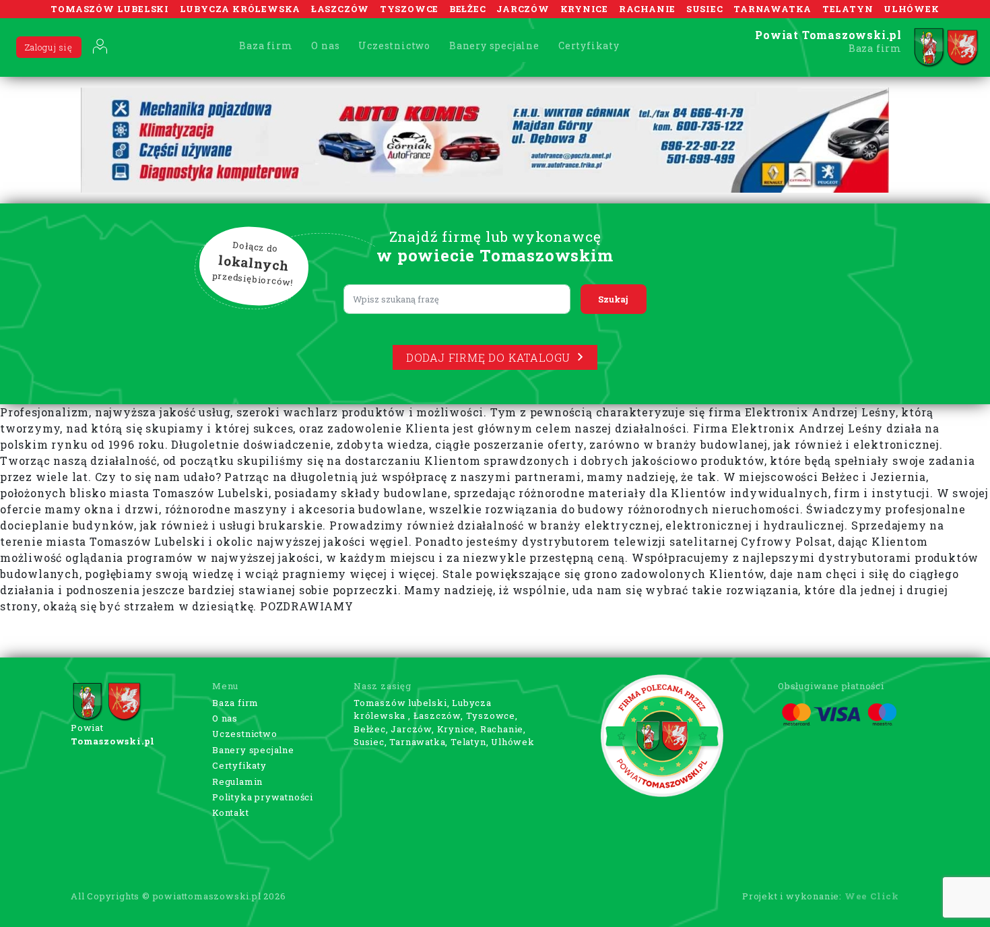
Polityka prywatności (262, 797)
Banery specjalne (494, 45)
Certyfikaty (589, 45)
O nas (325, 45)
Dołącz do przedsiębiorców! (253, 263)
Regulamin (237, 781)
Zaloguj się (49, 47)
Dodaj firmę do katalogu (488, 357)
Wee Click (872, 896)
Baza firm (265, 45)
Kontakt (230, 812)
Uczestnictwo (394, 45)
